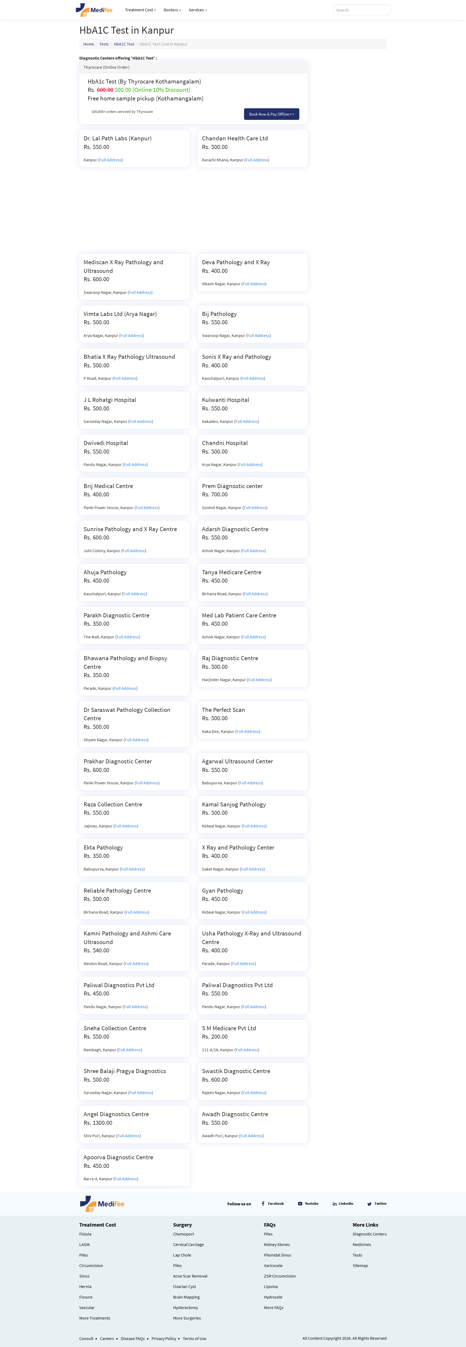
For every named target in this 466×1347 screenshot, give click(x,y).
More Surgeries (187, 1318)
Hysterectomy (185, 1307)
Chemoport (183, 1234)
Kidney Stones (277, 1244)
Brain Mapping (186, 1297)
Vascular (87, 1307)
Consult (86, 1338)
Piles (83, 1255)
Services (196, 9)
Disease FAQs (133, 1338)
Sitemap (360, 1265)
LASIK (84, 1244)
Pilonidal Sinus (277, 1255)
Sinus (84, 1276)
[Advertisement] (193, 213)
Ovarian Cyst (184, 1286)
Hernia (85, 1286)
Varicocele (273, 1265)
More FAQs (273, 1307)
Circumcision (91, 1265)
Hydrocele (273, 1297)
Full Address (110, 159)
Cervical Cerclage (188, 1244)
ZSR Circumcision (280, 1276)
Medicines (362, 1244)
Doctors (171, 9)
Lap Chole (182, 1255)
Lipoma (271, 1286)
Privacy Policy (164, 1338)
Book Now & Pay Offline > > (271, 114)
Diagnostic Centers (370, 1234)
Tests (104, 44)
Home (88, 44)
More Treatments (94, 1318)
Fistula (85, 1234)
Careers (107, 1338)
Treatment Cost (139, 9)
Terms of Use (194, 1338)
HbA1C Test (124, 44)
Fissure (85, 1297)
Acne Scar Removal (190, 1276)
